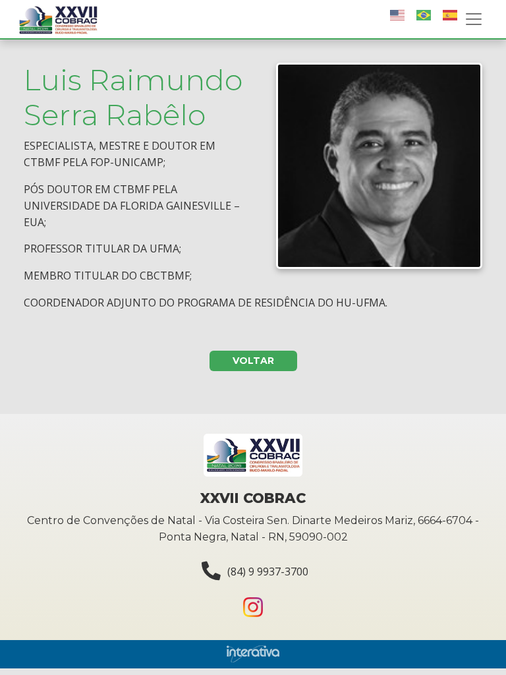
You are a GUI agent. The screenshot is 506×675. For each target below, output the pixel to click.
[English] (398, 15)
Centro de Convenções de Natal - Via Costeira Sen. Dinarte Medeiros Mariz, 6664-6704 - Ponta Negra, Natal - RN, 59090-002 (253, 528)
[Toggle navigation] (474, 19)
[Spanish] (451, 15)
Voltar (253, 361)
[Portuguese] (424, 15)
